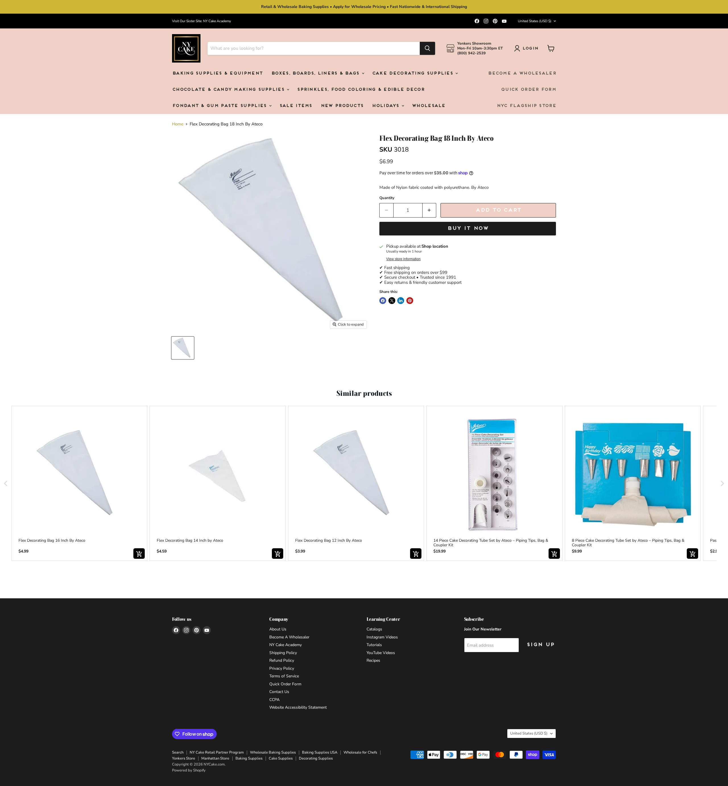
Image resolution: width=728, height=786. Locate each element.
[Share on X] (391, 300)
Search (177, 752)
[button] (5, 483)
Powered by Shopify (189, 770)
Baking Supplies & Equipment (217, 73)
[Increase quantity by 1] (430, 210)
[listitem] (79, 483)
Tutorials (374, 645)
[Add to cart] (139, 553)
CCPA (274, 699)
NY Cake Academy (285, 645)
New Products (341, 106)
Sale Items (295, 106)
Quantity (386, 198)
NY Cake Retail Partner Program (217, 752)
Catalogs (374, 629)
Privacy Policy (281, 668)
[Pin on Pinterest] (409, 300)
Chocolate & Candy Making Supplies (229, 90)
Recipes (373, 660)
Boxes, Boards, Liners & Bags (316, 73)
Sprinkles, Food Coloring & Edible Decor (360, 90)
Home (177, 124)
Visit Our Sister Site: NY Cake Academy (201, 21)
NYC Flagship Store (526, 106)
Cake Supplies (281, 758)
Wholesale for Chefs (360, 752)
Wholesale (428, 106)
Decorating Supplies (316, 758)
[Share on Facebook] (382, 300)
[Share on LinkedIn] (400, 300)
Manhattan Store (215, 758)
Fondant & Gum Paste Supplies (220, 106)
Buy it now (467, 228)
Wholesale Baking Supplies (273, 752)
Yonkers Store (183, 758)
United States (534, 21)
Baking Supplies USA (319, 752)
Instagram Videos (382, 637)
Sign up (540, 644)
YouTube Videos (381, 652)
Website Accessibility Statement (298, 707)
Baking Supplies (248, 758)
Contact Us (279, 691)
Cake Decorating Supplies (413, 73)
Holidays (386, 106)
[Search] (427, 48)
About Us (277, 629)
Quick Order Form (528, 90)
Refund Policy (281, 660)
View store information (403, 259)
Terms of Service (284, 676)
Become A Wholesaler (522, 73)
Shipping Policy (283, 652)
